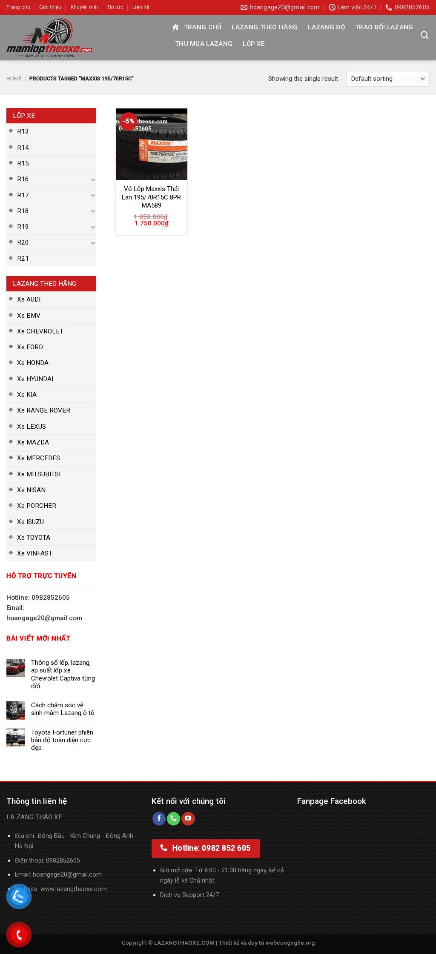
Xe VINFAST (34, 553)
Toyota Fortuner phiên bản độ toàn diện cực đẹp (62, 740)
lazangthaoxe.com (81, 889)
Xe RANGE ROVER (43, 410)
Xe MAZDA (33, 442)
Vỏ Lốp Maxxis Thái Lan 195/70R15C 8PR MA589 (151, 197)
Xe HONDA (33, 363)
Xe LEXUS (31, 426)
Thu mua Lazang (203, 44)
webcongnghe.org (290, 942)
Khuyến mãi (84, 7)
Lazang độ (326, 27)
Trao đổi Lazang (384, 27)
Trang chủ (18, 7)
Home (14, 79)
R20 (23, 242)
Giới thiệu (50, 7)
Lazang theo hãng (265, 27)
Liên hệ (140, 7)
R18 (23, 211)
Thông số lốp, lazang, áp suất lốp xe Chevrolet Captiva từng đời (63, 674)
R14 (23, 147)
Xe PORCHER (36, 506)
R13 (23, 131)
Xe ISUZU (30, 522)
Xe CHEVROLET (40, 331)
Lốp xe (253, 44)
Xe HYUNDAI (35, 379)
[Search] (424, 35)
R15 (23, 163)
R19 (23, 227)
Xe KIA (27, 395)
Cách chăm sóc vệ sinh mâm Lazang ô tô (63, 709)
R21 (23, 258)
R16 (23, 179)
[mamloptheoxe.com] (81, 37)
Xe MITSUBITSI (38, 474)
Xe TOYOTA (33, 537)
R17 (23, 195)
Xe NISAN (31, 490)
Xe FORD (30, 347)
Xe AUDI (28, 299)
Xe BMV (28, 315)
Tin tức (115, 7)
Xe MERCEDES (38, 458)
